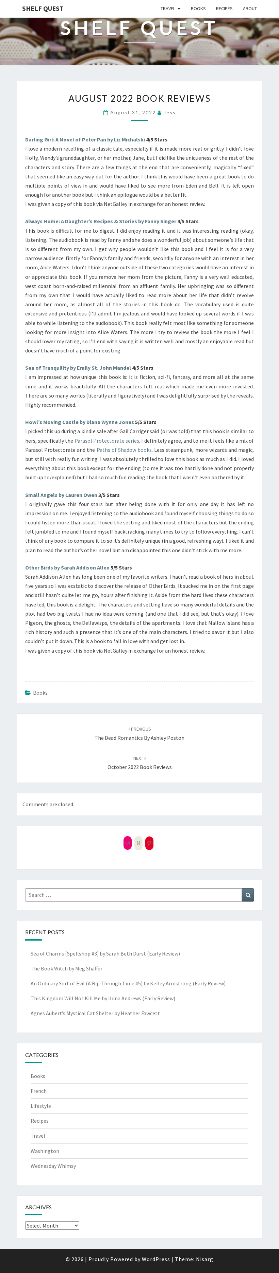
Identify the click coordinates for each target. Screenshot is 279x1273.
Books (198, 8)
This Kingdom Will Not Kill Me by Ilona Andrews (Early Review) (103, 998)
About (250, 8)
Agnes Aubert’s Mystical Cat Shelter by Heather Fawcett (95, 1013)
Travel (168, 8)
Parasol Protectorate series (107, 440)
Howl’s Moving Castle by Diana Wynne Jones (79, 422)
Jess (170, 112)
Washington (45, 1150)
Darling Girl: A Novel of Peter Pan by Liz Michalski (85, 139)
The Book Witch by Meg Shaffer (66, 968)
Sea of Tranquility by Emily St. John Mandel (78, 367)
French (39, 1090)
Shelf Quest (43, 8)
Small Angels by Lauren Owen (61, 494)
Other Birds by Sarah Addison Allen (67, 567)
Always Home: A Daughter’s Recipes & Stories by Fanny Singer (100, 221)
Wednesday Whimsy (53, 1165)
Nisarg (204, 1259)
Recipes (224, 8)
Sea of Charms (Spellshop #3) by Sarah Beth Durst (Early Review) (105, 953)
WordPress (156, 1259)
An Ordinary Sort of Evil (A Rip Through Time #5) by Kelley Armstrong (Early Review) (128, 983)
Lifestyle (41, 1105)
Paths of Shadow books (124, 449)
